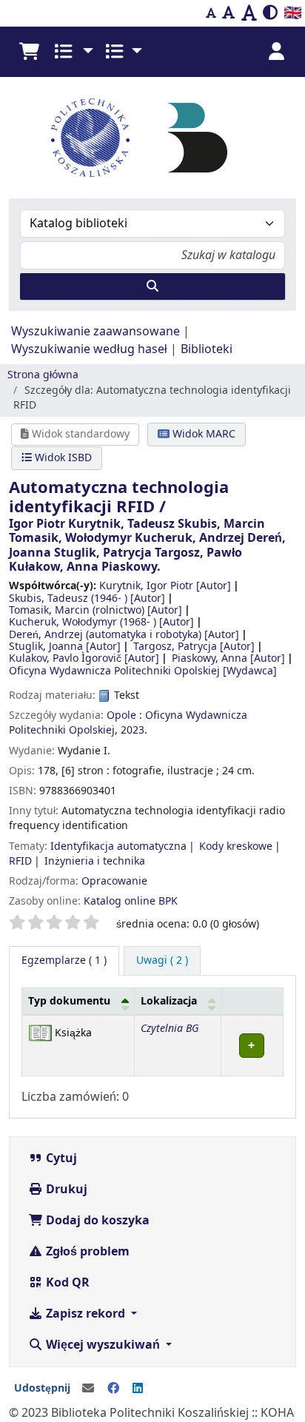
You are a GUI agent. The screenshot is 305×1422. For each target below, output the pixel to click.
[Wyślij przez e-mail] (88, 1388)
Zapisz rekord (85, 1314)
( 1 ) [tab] (64, 960)
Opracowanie (114, 881)
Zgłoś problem (86, 1252)
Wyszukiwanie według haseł (89, 349)
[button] (29, 52)
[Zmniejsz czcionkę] (211, 13)
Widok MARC (202, 434)
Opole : (124, 715)
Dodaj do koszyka (96, 1221)
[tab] (162, 961)
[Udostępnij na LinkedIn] (138, 1388)
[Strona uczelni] (90, 138)
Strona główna (42, 375)
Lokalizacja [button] (169, 1001)
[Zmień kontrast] (270, 13)
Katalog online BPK (131, 901)
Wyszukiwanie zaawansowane (95, 332)
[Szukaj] (152, 286)
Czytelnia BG (169, 1029)
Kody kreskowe (235, 846)
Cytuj (60, 1158)
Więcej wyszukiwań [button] (103, 1345)
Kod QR (66, 1283)
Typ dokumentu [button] (69, 1001)
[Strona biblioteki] (197, 137)
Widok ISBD (62, 458)
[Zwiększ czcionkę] (249, 13)
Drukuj (65, 1189)
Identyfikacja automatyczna (118, 846)
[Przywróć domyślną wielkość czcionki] (228, 13)
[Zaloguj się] (276, 52)
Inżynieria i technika (94, 861)
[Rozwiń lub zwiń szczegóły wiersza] (252, 1046)
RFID (20, 861)
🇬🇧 (293, 13)
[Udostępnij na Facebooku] (113, 1388)
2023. (134, 730)
